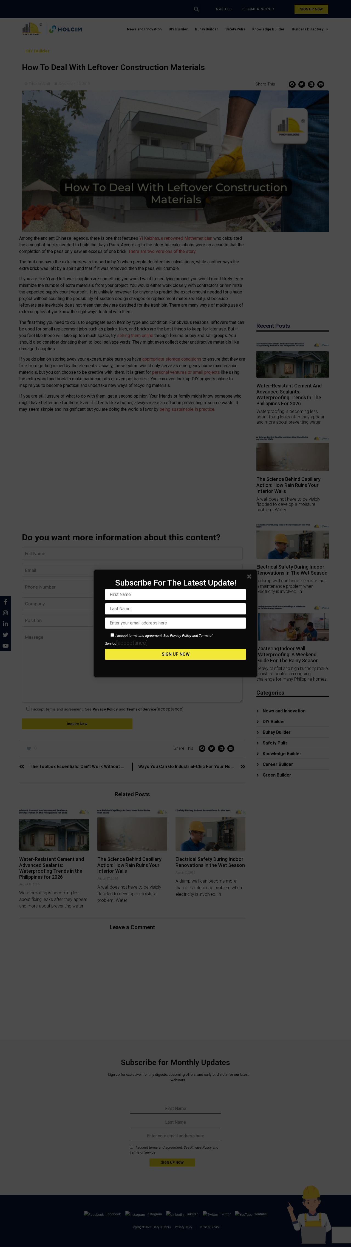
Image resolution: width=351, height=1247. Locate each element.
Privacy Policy (180, 636)
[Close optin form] (250, 577)
